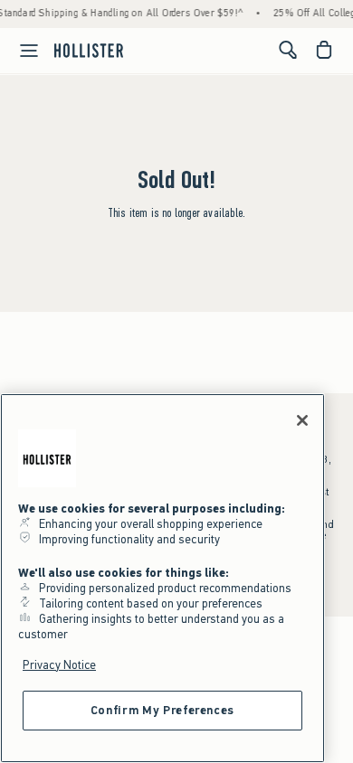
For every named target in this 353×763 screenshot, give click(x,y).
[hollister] (88, 49)
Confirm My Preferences (162, 710)
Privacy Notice (59, 665)
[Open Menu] (21, 50)
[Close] (302, 420)
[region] (162, 578)
